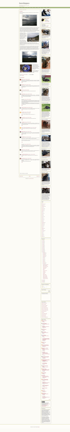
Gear (42, 207)
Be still (43, 269)
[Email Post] (29, 74)
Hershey (48, 7)
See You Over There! (44, 363)
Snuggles (43, 228)
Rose (28, 7)
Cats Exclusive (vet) (44, 314)
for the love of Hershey (45, 264)
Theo (26, 7)
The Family (43, 230)
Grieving (43, 209)
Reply (22, 82)
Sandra (22, 79)
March (44, 261)
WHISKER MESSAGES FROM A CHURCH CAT (45, 360)
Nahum (23, 7)
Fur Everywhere (44, 329)
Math (42, 214)
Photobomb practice (45, 277)
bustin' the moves (45, 275)
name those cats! (45, 270)
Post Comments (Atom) (31, 178)
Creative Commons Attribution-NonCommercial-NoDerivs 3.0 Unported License (45, 405)
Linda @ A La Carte (24, 107)
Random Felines (44, 320)
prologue (44, 273)
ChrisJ (22, 149)
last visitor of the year (45, 278)
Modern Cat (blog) (44, 304)
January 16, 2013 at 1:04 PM (28, 117)
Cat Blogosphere (44, 323)
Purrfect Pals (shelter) (44, 306)
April (43, 260)
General (42, 208)
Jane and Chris (23, 117)
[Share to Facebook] (32, 74)
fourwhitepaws (24, 3)
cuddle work (44, 268)
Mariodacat (23, 84)
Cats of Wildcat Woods (45, 379)
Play (42, 221)
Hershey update (45, 267)
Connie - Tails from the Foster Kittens (26, 127)
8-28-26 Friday (43, 340)
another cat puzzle (45, 276)
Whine (43, 388)
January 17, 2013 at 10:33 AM (31, 154)
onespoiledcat (44, 335)
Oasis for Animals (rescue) (45, 307)
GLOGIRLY (43, 375)
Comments (44, 287)
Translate (47, 26)
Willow (34, 7)
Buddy (37, 7)
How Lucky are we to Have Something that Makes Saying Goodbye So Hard (45, 377)
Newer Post (21, 176)
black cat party (44, 274)
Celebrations (43, 206)
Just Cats (43, 390)
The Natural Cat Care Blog (45, 356)
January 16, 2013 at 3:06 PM (33, 127)
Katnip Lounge (23, 131)
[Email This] (30, 74)
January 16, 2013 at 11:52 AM (29, 107)
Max (39, 7)
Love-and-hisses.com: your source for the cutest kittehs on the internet (45, 339)
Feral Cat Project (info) (44, 313)
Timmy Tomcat (23, 158)
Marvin (42, 213)
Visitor (42, 235)
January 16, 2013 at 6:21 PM (27, 144)
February (44, 262)
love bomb (44, 271)
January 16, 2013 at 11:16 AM (27, 84)
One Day (43, 373)
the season (44, 272)
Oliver (31, 7)
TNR (42, 229)
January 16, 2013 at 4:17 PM (28, 131)
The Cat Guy (47, 18)
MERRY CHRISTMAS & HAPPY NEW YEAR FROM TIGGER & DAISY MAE (45, 370)
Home (20, 7)
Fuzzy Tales (43, 396)
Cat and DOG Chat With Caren (25, 154)
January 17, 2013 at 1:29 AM (26, 149)
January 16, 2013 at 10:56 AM (26, 79)
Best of (42, 7)
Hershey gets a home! (45, 266)
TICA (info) (43, 312)
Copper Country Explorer (45, 385)
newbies (43, 321)
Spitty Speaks (44, 393)
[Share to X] (31, 74)
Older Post (38, 176)
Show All (49, 399)
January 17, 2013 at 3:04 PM (28, 158)
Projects (42, 223)
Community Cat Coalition (44, 305)
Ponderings (22, 75)
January (44, 263)
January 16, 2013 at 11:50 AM (27, 99)
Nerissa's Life (44, 342)
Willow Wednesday (45, 265)
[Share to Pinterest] (33, 74)
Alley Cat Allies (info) (44, 311)
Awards (45, 7)
